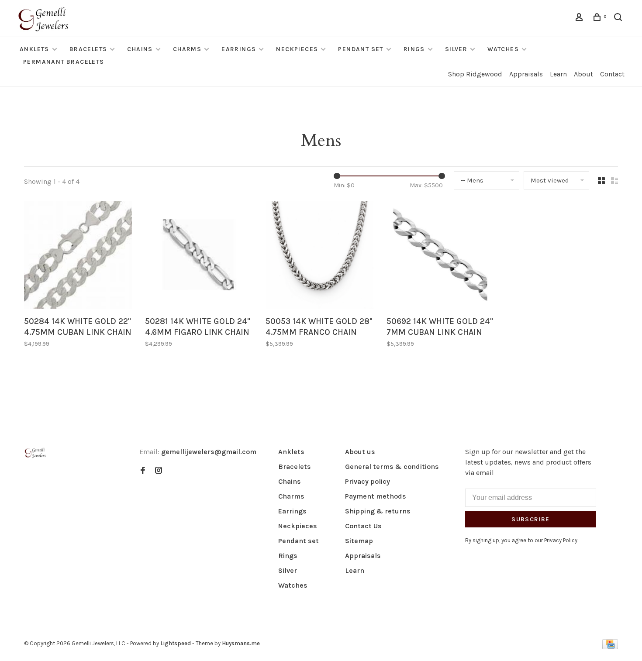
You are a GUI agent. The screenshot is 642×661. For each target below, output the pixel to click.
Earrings (238, 49)
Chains (139, 49)
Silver (456, 49)
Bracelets (88, 49)
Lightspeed (175, 643)
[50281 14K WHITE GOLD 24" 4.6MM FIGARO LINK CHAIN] (199, 256)
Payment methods (375, 496)
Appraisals (526, 74)
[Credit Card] (610, 647)
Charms (187, 49)
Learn (558, 74)
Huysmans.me (241, 643)
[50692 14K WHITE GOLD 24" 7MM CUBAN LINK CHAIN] (440, 256)
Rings (414, 49)
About (583, 74)
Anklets (34, 49)
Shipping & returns (378, 511)
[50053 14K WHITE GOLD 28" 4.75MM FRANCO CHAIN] (319, 256)
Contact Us (363, 526)
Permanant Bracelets (63, 61)
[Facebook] (142, 471)
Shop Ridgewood (475, 74)
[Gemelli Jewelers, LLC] (35, 453)
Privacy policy (367, 481)
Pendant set (360, 49)
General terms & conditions (392, 466)
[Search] (619, 18)
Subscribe (530, 519)
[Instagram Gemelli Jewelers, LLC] (158, 471)
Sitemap (359, 541)
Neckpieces (297, 49)
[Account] (580, 18)
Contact (612, 74)
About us (360, 452)
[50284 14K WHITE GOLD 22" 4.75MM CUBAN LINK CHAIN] (78, 256)
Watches (503, 49)
